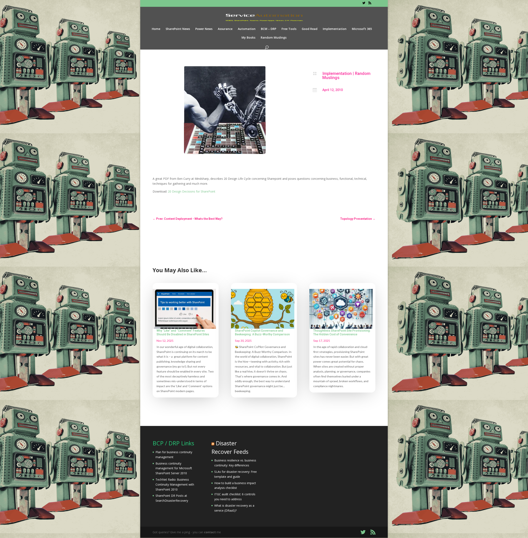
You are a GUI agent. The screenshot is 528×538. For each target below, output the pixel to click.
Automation (247, 29)
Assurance (225, 29)
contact (210, 532)
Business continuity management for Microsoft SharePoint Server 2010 (174, 468)
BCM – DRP (268, 29)
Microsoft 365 (362, 29)
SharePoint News (178, 29)
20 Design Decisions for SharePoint (191, 191)
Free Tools (289, 29)
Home (156, 29)
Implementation (334, 29)
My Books (248, 37)
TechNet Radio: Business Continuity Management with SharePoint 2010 (175, 484)
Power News (203, 29)
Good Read (309, 29)
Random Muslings (273, 37)
